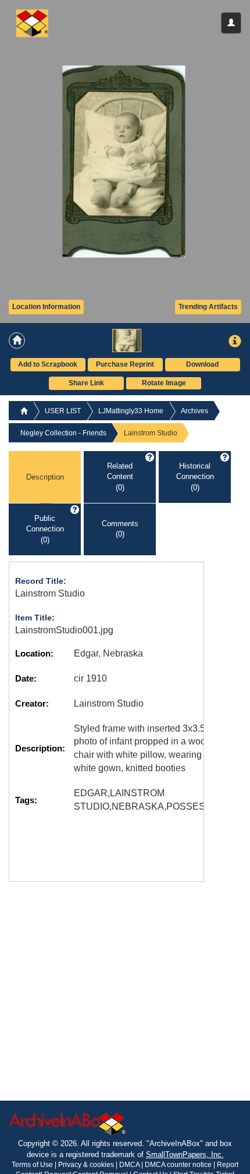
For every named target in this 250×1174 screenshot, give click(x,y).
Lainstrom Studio (50, 593)
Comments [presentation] (120, 529)
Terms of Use (33, 1165)
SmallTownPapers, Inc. (185, 1154)
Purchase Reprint (125, 364)
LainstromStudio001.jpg (64, 630)
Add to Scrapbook (47, 364)
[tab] (45, 477)
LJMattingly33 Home (130, 411)
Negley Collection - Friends (63, 433)
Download (202, 364)
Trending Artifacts (208, 307)
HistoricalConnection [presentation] (195, 477)
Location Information (46, 307)
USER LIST (63, 411)
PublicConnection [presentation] (45, 529)
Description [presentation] (45, 476)
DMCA (129, 1165)
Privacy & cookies (87, 1165)
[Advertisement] (96, 963)
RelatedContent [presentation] (120, 477)
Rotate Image (164, 383)
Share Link (86, 383)
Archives (194, 411)
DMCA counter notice (179, 1165)
